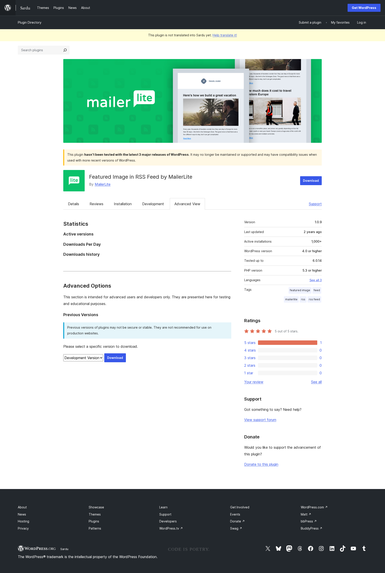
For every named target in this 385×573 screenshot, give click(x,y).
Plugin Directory (29, 22)
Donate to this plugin (261, 464)
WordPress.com (314, 507)
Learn (163, 507)
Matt (306, 514)
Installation (123, 204)
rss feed (314, 299)
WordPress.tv (171, 528)
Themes (95, 514)
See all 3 (315, 280)
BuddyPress (311, 528)
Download (311, 180)
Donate (237, 521)
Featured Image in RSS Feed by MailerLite (140, 177)
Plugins (94, 521)
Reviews (96, 204)
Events (235, 514)
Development (153, 204)
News (22, 514)
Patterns (95, 528)
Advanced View (187, 204)
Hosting (23, 521)
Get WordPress (364, 8)
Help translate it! (225, 35)
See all (316, 382)
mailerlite (291, 299)
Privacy (23, 528)
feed (317, 290)
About (22, 507)
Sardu (64, 549)
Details (73, 204)
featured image (300, 290)
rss (303, 299)
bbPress (309, 521)
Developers (168, 521)
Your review (253, 382)
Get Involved (239, 507)
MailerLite (103, 184)
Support (315, 204)
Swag (236, 528)
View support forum (260, 419)
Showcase (96, 507)
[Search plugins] (65, 50)
